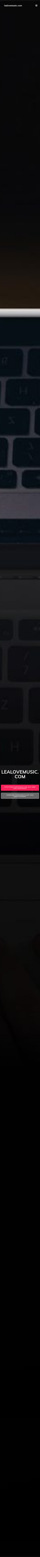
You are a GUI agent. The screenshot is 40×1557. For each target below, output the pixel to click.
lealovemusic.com (13, 5)
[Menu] (36, 5)
